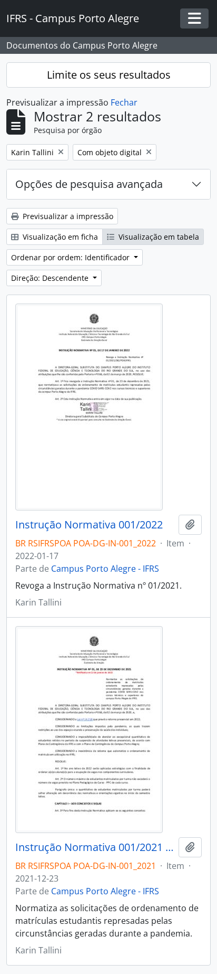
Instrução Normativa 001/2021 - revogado (94, 847)
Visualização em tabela (157, 237)
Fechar (124, 102)
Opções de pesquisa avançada (89, 184)
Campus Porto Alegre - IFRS (105, 568)
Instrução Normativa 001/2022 (89, 524)
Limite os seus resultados (109, 75)
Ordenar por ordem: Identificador (71, 257)
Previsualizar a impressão (67, 216)
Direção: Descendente (51, 278)
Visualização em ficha (59, 237)
